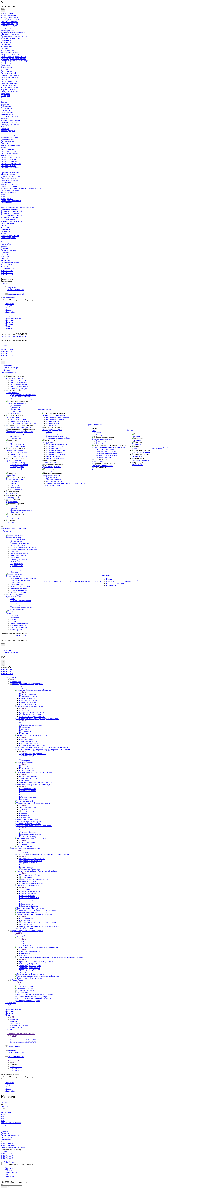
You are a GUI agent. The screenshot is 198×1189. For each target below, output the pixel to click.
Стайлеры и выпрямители (29, 951)
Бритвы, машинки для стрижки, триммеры (36, 962)
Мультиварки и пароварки (29, 723)
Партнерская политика (10, 1135)
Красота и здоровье (22, 935)
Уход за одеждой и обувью (29, 875)
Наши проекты (7, 1137)
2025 (3, 1117)
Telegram (9, 306)
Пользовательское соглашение (13, 1147)
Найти (4, 1187)
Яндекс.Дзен (10, 312)
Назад (14, 680)
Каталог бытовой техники (11, 1123)
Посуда (17, 984)
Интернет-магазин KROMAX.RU (14, 336)
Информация (6, 1139)
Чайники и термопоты (28, 830)
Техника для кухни (22, 688)
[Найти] (3, 10)
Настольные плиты (26, 739)
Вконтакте (10, 304)
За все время (6, 1112)
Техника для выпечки (27, 807)
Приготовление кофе (27, 789)
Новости (4, 1131)
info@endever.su (9, 298)
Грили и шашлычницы (28, 776)
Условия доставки (8, 1145)
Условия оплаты (7, 1143)
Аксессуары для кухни (28, 842)
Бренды (4, 1125)
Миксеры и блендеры (27, 694)
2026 (3, 1114)
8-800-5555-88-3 (7, 269)
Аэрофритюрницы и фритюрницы (32, 754)
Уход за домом (24, 889)
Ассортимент (15, 682)
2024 (3, 1119)
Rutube (8, 310)
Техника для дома (22, 852)
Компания (14, 1019)
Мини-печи (23, 766)
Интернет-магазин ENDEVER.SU (23, 1040)
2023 (3, 1121)
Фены (21, 941)
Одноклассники (12, 308)
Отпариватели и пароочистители (32, 859)
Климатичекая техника (28, 918)
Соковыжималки (25, 710)
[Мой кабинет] (2, 648)
